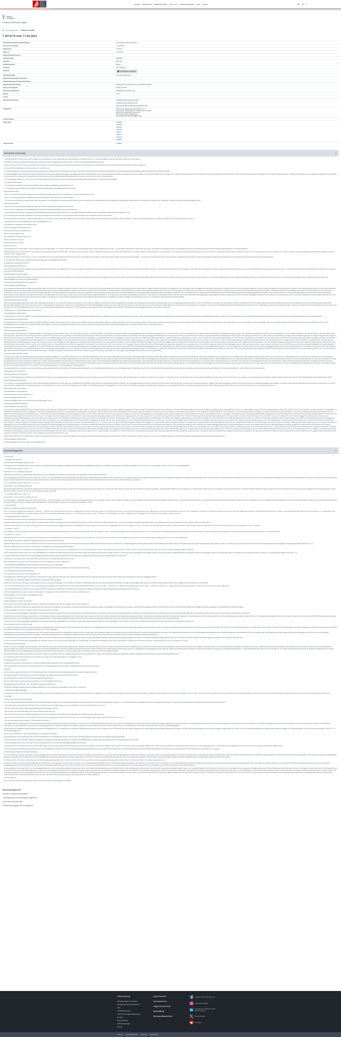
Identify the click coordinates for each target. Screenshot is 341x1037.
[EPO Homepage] (39, 4)
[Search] (298, 4)
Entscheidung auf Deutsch (128, 71)
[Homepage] (3, 30)
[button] (170, 153)
